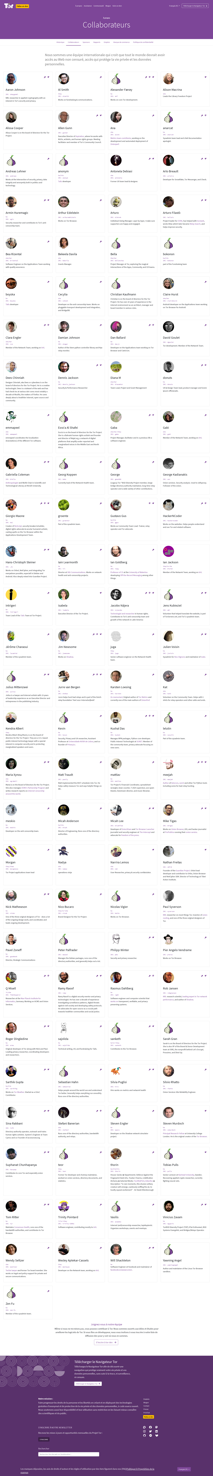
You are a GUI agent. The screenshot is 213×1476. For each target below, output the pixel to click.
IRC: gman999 (115, 479)
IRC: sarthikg (11, 1089)
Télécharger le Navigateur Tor (194, 6)
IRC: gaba (114, 434)
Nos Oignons (179, 657)
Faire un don (117, 6)
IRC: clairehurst (170, 301)
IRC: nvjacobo (116, 610)
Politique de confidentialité (143, 42)
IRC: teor (62, 1171)
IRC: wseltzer (11, 1267)
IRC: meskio (10, 828)
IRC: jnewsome (64, 653)
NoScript (18, 526)
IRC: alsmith (63, 96)
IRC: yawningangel (170, 1265)
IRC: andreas (11, 176)
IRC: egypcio (168, 1224)
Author (166, 783)
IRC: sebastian (64, 1087)
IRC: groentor (64, 521)
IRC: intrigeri (12, 612)
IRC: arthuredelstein (67, 217)
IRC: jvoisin (168, 653)
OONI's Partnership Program (33, 788)
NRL (164, 915)
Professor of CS (116, 572)
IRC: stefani (63, 1130)
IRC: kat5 (167, 694)
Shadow (69, 657)
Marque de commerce (121, 42)
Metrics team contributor (120, 138)
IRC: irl (61, 569)
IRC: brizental (12, 261)
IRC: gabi (167, 434)
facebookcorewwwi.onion (121, 1270)
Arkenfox (149, 1181)
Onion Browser (177, 829)
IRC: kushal (115, 735)
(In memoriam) (116, 697)
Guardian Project (183, 870)
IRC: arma (10, 1045)
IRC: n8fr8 (167, 867)
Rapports (96, 42)
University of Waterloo (138, 572)
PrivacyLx (71, 744)
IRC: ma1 (9, 522)
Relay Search (195, 224)
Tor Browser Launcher (145, 829)
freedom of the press (130, 835)
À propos (78, 6)
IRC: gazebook (11, 956)
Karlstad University (186, 1175)
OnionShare (127, 829)
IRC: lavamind (11, 653)
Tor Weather (19, 1092)
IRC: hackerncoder (170, 521)
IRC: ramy (62, 993)
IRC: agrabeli (11, 781)
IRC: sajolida (64, 1045)
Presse (145, 1409)
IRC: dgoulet (168, 342)
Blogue (108, 6)
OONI (180, 221)
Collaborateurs (74, 42)
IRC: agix (10, 219)
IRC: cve (9, 344)
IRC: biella (10, 479)
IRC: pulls (167, 1171)
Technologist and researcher (122, 613)
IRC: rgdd (114, 995)
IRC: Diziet (168, 569)
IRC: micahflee (116, 826)
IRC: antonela (116, 178)
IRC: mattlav (115, 781)
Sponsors (86, 42)
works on (114, 1001)
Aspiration (80, 136)
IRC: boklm (114, 913)
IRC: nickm (10, 913)
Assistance (88, 6)
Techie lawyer (11, 1270)
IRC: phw (114, 955)
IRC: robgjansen (169, 993)
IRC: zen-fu (10, 1310)
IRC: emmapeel (11, 434)
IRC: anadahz (115, 1222)
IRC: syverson (169, 911)
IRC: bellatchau (117, 261)
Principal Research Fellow (173, 1133)
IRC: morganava (12, 869)
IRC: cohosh (63, 301)
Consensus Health (22, 1227)
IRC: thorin (115, 1171)
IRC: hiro (114, 1087)
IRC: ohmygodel (12, 94)
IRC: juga (114, 653)
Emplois (107, 42)
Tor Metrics (143, 697)
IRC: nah (114, 869)
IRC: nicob (62, 913)
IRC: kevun (62, 735)
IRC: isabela (63, 610)
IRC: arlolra (168, 176)
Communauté (99, 6)
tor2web (200, 221)
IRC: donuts (168, 384)
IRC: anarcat (168, 135)
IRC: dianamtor (116, 384)
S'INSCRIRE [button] (44, 1439)
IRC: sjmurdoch (169, 1130)
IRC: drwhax (63, 694)
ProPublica (169, 832)
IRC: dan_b (114, 344)
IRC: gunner (63, 133)
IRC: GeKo (62, 479)
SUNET (139, 741)
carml (181, 783)
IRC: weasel (63, 955)
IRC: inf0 (10, 1128)
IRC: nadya (62, 869)
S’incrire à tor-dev (104, 1342)
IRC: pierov (168, 955)
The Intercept (145, 832)
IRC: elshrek (115, 217)
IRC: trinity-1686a (66, 1224)
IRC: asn (166, 479)
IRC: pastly (63, 779)
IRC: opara (114, 1130)
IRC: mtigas (168, 826)
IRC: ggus (114, 522)
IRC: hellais (168, 217)
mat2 (203, 657)
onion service (191, 832)
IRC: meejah (168, 779)
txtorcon (174, 783)
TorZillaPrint (139, 1181)
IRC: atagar (63, 344)
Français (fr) (173, 6)
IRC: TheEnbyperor (13, 995)
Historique (60, 42)
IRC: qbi (166, 610)
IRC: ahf (114, 96)
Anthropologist (12, 483)
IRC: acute (114, 135)
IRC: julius (10, 692)
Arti (42, 347)
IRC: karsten (115, 694)
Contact (146, 1406)
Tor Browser (202, 1136)
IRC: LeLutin (168, 735)
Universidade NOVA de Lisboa (81, 741)
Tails (60, 181)
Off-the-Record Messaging (131, 575)
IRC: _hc (9, 567)
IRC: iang (114, 569)
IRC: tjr (9, 1224)
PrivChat (146, 1412)
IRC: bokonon (168, 261)
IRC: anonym (63, 178)
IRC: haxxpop (11, 1170)
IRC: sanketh (115, 1045)
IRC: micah (62, 828)
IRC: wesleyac (64, 1267)
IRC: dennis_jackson (66, 384)
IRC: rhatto (168, 1089)
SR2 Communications (76, 572)
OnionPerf (145, 700)
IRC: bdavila (63, 261)
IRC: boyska (10, 301)
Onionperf (114, 144)
